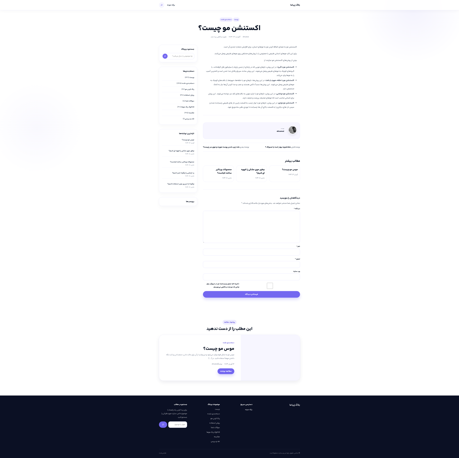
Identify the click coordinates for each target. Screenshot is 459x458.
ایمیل (297, 258)
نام (298, 246)
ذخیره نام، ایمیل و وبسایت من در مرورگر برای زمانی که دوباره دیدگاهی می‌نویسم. (223, 285)
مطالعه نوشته (226, 371)
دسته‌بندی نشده (226, 19)
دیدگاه (297, 208)
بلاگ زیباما (295, 5)
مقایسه (191, 112)
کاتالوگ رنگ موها (187, 107)
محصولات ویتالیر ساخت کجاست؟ (224, 171)
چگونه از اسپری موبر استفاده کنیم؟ (180, 183)
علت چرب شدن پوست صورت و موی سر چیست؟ (221, 147)
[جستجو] (161, 5)
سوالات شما (190, 101)
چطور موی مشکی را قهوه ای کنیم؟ (253, 171)
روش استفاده (189, 95)
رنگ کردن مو (189, 89)
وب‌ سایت (296, 271)
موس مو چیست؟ (290, 169)
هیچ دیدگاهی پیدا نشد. (218, 36)
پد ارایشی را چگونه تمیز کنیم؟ (183, 172)
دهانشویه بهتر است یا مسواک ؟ (278, 147)
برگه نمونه (171, 4)
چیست (236, 19)
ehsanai (246, 36)
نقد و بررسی (189, 118)
